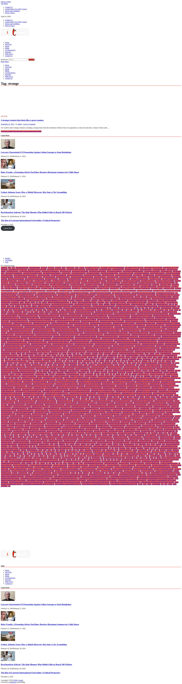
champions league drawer (59, 352)
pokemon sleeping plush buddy (27, 444)
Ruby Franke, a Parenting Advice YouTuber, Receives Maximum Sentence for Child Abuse (40, 172)
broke (124, 310)
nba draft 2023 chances (23, 414)
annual (22, 302)
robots (45, 450)
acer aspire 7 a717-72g (92, 267)
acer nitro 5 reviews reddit (143, 285)
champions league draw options (109, 331)
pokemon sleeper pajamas (21, 442)
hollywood (61, 365)
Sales (104, 450)
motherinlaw (176, 397)
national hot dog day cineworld (46, 403)
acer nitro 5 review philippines (110, 283)
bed (22, 306)
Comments (8, 260)
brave (34, 310)
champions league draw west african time (146, 348)
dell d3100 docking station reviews (41, 357)
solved (78, 454)
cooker (146, 353)
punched (158, 444)
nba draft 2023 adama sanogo (170, 408)
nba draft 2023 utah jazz (69, 431)
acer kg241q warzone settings (34, 279)
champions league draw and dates (125, 314)
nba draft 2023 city (126, 414)
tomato (69, 459)
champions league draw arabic (28, 316)
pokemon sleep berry (135, 437)
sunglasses (141, 456)
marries (3, 397)
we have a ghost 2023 (137, 463)
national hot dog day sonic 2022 (60, 406)
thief (101, 458)
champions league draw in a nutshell (168, 323)
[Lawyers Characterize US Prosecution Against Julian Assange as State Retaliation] (8, 148)
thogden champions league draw (114, 458)
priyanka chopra (129, 444)
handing (14, 365)
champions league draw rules (10, 336)
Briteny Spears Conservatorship (85, 310)
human (116, 365)
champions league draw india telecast (86, 325)
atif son (100, 304)
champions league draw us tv (52, 348)
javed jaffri (104, 372)
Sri (176, 454)
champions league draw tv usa (14, 346)
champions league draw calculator (119, 316)
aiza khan (137, 297)
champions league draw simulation (39, 338)
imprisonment (84, 370)
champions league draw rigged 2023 (47, 334)
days (119, 355)
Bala (170, 304)
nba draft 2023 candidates (130, 412)
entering (139, 359)
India (106, 370)
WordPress (12, 682)
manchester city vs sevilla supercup (164, 393)
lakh (98, 374)
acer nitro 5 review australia (97, 281)
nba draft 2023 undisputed (37, 431)
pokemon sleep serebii (55, 441)
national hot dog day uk (19, 408)
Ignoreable (45, 370)
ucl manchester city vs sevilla (91, 461)
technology (57, 458)
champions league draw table (37, 342)
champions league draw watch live (120, 348)
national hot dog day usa (51, 408)
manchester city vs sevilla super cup (57, 393)
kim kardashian (60, 374)
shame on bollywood (85, 452)
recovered (122, 448)
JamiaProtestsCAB (70, 372)
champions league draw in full (11, 325)
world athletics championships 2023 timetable (125, 482)
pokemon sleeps (44, 444)
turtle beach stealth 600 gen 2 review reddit (136, 459)
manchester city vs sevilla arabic (66, 380)
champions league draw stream (124, 340)
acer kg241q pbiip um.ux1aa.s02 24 (25, 275)
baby (154, 304)
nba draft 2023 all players (25, 410)
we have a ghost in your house (78, 465)
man (19, 378)
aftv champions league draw (124, 297)
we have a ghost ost (74, 467)
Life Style (8, 44)
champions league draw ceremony (75, 317)
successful (57, 456)
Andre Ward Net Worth (119, 300)
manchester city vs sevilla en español (114, 384)
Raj (110, 448)
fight (97, 361)
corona (157, 353)
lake (95, 374)
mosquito (164, 397)
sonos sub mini (89, 454)
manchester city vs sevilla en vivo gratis (162, 384)
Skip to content (6, 2)
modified (136, 397)
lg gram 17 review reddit (45, 376)
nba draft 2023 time (117, 427)
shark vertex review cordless (127, 452)
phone (3, 437)
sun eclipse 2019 (80, 456)
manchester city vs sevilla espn (126, 386)
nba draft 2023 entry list (151, 416)
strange (36, 456)
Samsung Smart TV (125, 450)
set (28, 452)
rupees (82, 450)
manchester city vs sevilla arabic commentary (93, 380)
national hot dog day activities (46, 401)
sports (156, 454)
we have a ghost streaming (70, 469)
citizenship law (53, 353)
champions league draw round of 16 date (117, 334)
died (99, 357)
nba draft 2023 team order (70, 427)
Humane (122, 365)
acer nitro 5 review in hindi (18, 283)
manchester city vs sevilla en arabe (66, 384)
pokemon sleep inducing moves (88, 439)
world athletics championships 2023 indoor (38, 476)
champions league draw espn (22, 323)
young (170, 484)
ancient (100, 300)
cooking (152, 353)
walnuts (76, 463)
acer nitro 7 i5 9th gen (88, 288)
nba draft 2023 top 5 (16, 429)
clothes (64, 353)
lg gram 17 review (143, 374)
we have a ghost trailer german (163, 469)
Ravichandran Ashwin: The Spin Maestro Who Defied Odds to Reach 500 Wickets (36, 212)
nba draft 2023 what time (132, 431)
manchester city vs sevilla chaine (11, 382)
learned (118, 374)
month (153, 397)
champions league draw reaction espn (45, 333)
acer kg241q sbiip (148, 275)
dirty (115, 357)
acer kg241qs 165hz (74, 279)
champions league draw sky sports (12, 340)
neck (149, 433)
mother (169, 397)
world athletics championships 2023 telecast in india (26, 482)
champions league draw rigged (24, 334)
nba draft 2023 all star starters (163, 410)
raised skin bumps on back (151, 446)
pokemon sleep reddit (167, 439)
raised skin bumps (65, 446)
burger (129, 310)
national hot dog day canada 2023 (142, 401)
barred (9, 306)
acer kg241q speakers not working (81, 277)
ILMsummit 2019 (74, 370)
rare (112, 448)
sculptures (175, 450)
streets (41, 456)
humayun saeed (130, 365)
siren (40, 454)
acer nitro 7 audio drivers (148, 286)
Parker (79, 435)
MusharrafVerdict (61, 399)
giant (79, 363)
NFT (169, 433)
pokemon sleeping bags (50, 442)
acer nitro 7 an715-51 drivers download (85, 286)
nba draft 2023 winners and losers (40, 433)
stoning (27, 456)
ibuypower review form (115, 367)
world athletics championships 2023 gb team (161, 475)
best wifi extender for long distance (95, 308)
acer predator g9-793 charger (121, 293)
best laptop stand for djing (54, 308)
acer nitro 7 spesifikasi (128, 291)
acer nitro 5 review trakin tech (60, 285)
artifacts (74, 302)
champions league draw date (19, 321)
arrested (44, 302)
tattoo (22, 458)
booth (11, 310)
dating (105, 355)
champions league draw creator (155, 319)
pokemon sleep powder (151, 439)
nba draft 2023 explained (38, 418)
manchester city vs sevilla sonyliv (147, 391)
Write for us (9, 54)
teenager (82, 458)
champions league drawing (77, 352)
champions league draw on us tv (43, 331)
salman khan (110, 450)
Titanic (158, 458)
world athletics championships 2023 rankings (35, 478)
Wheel (30, 473)
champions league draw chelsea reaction (14, 319)
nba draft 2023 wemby (115, 431)
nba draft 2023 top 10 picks (148, 427)
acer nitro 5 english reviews (139, 279)
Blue (150, 308)
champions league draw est (41, 323)
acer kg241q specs (100, 277)
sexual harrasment (36, 452)
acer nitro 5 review (155, 279)
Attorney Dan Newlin (123, 304)
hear (46, 365)
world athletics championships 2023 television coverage (61, 482)
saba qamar (88, 450)
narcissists (103, 399)
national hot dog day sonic (40, 406)
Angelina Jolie (152, 300)
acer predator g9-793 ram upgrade (45, 295)
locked (153, 376)
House (85, 365)
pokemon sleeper (6, 442)
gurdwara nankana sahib (149, 363)
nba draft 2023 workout (109, 433)
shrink (25, 454)
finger (119, 361)
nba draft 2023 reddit (113, 422)
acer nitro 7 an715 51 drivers (26, 286)
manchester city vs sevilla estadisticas (149, 386)
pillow (21, 437)
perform (128, 435)
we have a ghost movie (127, 465)
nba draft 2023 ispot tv (133, 418)
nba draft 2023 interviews (117, 418)
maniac (160, 395)
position (77, 444)
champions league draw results (138, 333)
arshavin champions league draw (58, 302)
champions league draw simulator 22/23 (114, 338)
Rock (49, 450)
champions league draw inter (155, 325)
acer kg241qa (62, 279)
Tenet (87, 458)
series (25, 452)
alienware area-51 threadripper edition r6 (164, 298)
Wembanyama (22, 473)
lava (111, 374)
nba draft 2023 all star (41, 410)
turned (119, 459)
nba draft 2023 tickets (104, 427)
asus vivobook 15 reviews (82, 304)
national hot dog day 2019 (129, 399)
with (106, 473)
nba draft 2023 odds (25, 420)
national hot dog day (113, 399)
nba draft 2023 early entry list (71, 416)
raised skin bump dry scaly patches (47, 446)
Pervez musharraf (150, 435)
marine (176, 395)
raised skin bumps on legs (45, 448)
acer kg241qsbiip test (123, 279)
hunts (137, 365)
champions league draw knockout (57, 327)
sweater (163, 456)
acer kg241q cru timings (152, 271)
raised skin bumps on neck (63, 448)
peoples (115, 435)
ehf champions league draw (75, 359)
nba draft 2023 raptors (48, 422)
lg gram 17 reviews (90, 376)
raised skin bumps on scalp (81, 448)
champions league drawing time (123, 352)
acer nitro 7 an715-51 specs (131, 286)
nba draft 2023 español (166, 416)
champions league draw (66, 312)
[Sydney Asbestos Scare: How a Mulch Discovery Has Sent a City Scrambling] (8, 188)
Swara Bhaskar (155, 456)
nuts (11, 435)
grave (129, 363)
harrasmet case (36, 365)
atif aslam (95, 304)
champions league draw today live (129, 344)
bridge (63, 310)
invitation (163, 370)
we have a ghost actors (152, 463)
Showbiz (8, 52)
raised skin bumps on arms (133, 446)
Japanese (97, 372)
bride (58, 310)
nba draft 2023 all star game (81, 410)
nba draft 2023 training (107, 429)
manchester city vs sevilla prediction (139, 387)
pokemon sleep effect (34, 439)
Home (7, 42)
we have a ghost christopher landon (40, 465)
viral (57, 463)
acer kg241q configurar (114, 271)
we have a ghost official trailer (24, 467)
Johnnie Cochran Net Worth (153, 372)
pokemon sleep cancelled (150, 437)
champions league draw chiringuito (39, 319)
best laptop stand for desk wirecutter (33, 308)
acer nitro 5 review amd (60, 281)
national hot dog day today (144, 406)
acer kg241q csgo (166, 271)
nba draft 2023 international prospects (95, 418)
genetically (42, 363)
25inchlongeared (34, 267)
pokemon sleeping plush (9, 444)
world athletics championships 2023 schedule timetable (156, 478)
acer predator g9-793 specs (105, 295)
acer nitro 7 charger (10, 288)
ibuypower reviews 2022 (147, 369)
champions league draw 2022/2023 (106, 312)
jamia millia (60, 372)
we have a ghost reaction (89, 467)
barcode (3, 306)
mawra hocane (19, 397)
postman (83, 444)
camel (166, 310)
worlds (140, 484)
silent (36, 454)
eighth (87, 359)
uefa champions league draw (110, 461)
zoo (9, 486)
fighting (101, 361)
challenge (47, 312)
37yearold (51, 267)
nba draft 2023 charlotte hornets (74, 414)
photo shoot (9, 437)
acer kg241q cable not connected (30, 271)
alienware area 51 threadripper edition (159, 297)
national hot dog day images (34, 405)
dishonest (134, 357)
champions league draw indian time (133, 325)
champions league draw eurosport (101, 323)
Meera (36, 397)
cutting (70, 355)
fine (111, 361)
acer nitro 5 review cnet (114, 281)
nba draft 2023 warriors (85, 431)
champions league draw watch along (96, 348)
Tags (6, 262)
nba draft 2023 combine (155, 414)
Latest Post (8, 228)
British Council (107, 310)
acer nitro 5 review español (131, 281)
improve (92, 370)
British (99, 310)
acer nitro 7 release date (38, 291)
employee (117, 359)
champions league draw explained (123, 323)
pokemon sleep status (98, 441)
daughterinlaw (112, 355)
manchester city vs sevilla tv (53, 395)
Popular (7, 258)
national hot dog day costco (124, 403)
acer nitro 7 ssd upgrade (144, 291)
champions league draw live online (125, 327)
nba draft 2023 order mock (104, 420)
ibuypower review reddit (9, 369)
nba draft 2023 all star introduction (123, 410)
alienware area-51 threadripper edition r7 (14, 300)
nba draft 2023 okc (38, 420)
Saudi (150, 450)
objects (16, 435)
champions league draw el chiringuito (112, 321)
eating (19, 359)
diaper (95, 357)
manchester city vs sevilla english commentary (100, 386)
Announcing (15, 302)
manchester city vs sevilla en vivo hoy (13, 386)
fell (71, 361)
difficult (103, 357)
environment (147, 359)
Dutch (7, 359)
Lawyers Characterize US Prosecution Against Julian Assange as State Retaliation (36, 152)
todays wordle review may (49, 459)
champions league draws (165, 352)
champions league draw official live (110, 329)
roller (57, 450)
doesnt (155, 357)
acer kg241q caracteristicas (50, 271)
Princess (115, 444)
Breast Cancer (51, 310)
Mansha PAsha (168, 395)
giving (95, 363)
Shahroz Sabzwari (72, 452)
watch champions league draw (93, 463)
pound (92, 444)
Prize (136, 444)
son (82, 454)
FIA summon (87, 361)
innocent (145, 370)
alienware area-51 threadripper (81, 298)
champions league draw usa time (73, 348)
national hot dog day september (157, 405)
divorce (149, 357)
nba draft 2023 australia (114, 412)
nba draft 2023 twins (143, 429)
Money (142, 397)
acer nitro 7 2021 (165, 285)
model (126, 397)
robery (40, 450)
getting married (59, 363)
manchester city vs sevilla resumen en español (152, 389)
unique (23, 463)
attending (107, 304)
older (27, 435)
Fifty (93, 361)
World (148, 473)
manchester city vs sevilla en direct (89, 384)
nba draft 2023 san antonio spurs (118, 423)
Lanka (102, 374)
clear (60, 353)
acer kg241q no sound (126, 273)
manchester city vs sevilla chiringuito (148, 382)
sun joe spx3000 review (94, 456)
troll (105, 459)
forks (163, 361)
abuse (77, 267)
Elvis (98, 359)
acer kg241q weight (51, 279)
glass (99, 363)
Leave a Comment (29, 124)
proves (153, 444)
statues (8, 456)
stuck (45, 456)
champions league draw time (147, 342)
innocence (138, 370)
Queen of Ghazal (23, 446)
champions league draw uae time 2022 (80, 346)
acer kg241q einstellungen (14, 273)
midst (78, 397)
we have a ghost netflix (143, 465)
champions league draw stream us (146, 340)
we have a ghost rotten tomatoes (160, 467)
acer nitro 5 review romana (147, 283)
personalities (140, 435)
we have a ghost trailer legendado (22, 471)
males (16, 378)
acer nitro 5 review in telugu (54, 283)
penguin (98, 435)
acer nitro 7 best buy (164, 286)
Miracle (115, 397)
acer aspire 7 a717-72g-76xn (75, 269)
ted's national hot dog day (70, 458)
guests (138, 363)
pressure (109, 444)
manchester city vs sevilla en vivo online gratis (69, 386)
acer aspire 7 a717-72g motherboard (112, 267)
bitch (143, 308)
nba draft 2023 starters (22, 427)
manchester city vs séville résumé (147, 395)
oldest (31, 435)
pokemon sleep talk (145, 441)
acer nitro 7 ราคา (159, 291)
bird (136, 308)
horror (67, 365)
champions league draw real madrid (96, 333)
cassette (25, 312)
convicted (115, 353)
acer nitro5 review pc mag (9, 293)
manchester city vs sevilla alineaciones (76, 378)
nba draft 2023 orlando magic (142, 420)
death (123, 355)
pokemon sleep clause (166, 437)
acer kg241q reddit (43, 275)
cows (44, 355)
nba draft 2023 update (53, 431)
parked (74, 435)
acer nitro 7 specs (115, 291)
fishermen (130, 361)
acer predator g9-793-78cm (10, 297)
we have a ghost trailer (103, 469)
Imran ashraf (99, 370)
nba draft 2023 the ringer (88, 427)
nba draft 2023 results (127, 422)
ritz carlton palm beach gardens (167, 448)
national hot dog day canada (121, 401)
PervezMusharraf (162, 435)
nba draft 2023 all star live (144, 410)
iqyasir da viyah (6, 372)
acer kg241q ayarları (159, 269)
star (179, 454)
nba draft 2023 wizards (77, 433)
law (114, 374)
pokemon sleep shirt (70, 441)
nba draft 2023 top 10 (132, 427)
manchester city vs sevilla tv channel (75, 395)
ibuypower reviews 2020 (113, 369)
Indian (110, 370)
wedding (176, 471)
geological (50, 363)
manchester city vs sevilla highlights (45, 387)
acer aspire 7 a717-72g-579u (134, 267)
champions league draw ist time (13, 327)
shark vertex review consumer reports (105, 452)
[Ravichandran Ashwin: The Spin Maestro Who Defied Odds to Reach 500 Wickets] (8, 208)
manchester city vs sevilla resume (102, 389)
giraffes (83, 363)
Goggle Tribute (107, 363)
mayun (26, 397)
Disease (127, 357)
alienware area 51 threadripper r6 (35, 298)
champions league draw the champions (103, 342)
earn (10, 359)
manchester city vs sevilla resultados (57, 389)
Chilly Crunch (18, 680)
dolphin (160, 357)
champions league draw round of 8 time (168, 334)
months (157, 397)
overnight (37, 435)
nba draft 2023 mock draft (164, 418)
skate (48, 454)
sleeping (53, 454)
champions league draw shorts (18, 338)
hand (9, 365)
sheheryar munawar (7, 454)
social (62, 454)
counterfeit (25, 355)
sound (115, 454)
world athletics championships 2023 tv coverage (38, 484)
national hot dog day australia (102, 401)
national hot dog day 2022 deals (167, 399)
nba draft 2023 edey (88, 416)
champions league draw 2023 (128, 312)
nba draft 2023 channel (39, 414)
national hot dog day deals (158, 403)
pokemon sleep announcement (72, 437)
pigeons (16, 437)
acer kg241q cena (65, 271)
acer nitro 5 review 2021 (9, 281)
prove (148, 444)
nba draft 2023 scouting (16, 425)
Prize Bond (142, 444)
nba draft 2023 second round (54, 425)
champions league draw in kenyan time (34, 325)
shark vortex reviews (172, 452)
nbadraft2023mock (140, 433)
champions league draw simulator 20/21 (87, 338)
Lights (138, 376)
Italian (50, 372)
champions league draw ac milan (38, 314)
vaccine (42, 463)
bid (109, 308)
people (110, 435)
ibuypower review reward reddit (46, 369)
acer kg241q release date (75, 275)
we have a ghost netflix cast (161, 465)
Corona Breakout (165, 353)
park (70, 435)
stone (22, 456)
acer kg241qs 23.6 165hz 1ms (91, 279)
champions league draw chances (97, 317)
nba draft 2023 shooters (72, 425)
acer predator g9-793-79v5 (28, 297)
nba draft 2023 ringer (157, 422)
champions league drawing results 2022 (99, 352)
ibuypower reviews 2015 (96, 369)
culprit (65, 355)
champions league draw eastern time (68, 321)
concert (100, 353)
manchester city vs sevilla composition (19, 384)
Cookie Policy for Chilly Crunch (16, 9)
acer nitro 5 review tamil (24, 285)
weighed (15, 473)
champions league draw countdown (133, 319)
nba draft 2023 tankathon (53, 427)
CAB (153, 310)
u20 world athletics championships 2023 (49, 461)
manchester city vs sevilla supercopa (109, 393)
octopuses (22, 435)
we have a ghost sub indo (87, 469)
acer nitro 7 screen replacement (83, 291)
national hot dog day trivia (162, 406)
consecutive (107, 353)
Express (52, 361)
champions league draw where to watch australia (20, 350)
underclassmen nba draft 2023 (11, 463)
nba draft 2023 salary (82, 423)
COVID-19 (38, 355)
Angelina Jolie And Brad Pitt (166, 300)
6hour (64, 267)
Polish (56, 444)
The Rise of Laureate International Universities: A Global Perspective (30, 220)
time (148, 458)
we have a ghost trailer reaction (44, 471)
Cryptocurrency (10, 50)
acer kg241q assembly (131, 269)
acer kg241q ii (66, 273)
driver (175, 357)
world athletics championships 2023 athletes (165, 473)
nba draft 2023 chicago (92, 414)
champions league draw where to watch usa (112, 350)
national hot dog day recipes (116, 405)
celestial (41, 312)
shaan (44, 452)
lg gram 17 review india (28, 376)
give (91, 363)
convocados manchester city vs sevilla (131, 353)
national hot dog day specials (80, 406)
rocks (53, 450)
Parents (66, 435)
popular (71, 444)
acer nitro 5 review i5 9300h (164, 281)
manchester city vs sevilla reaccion (162, 387)
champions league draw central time (51, 317)
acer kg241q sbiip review (163, 275)
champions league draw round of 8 (142, 334)
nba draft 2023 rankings (33, 422)
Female (75, 361)
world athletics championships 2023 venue (96, 484)
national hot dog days (92, 408)
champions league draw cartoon (163, 316)
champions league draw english (135, 321)
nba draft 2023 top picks (31, 429)
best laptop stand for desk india (125, 306)
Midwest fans (85, 397)
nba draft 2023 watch (101, 431)
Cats (31, 312)
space (119, 454)
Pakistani (55, 435)
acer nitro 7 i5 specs (102, 288)
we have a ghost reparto (141, 467)
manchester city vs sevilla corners (44, 384)
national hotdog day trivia (131, 408)
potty (88, 444)
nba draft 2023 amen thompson (23, 412)
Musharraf (51, 399)
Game (15, 363)
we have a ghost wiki (148, 471)
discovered (121, 357)
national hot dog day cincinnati (25, 403)
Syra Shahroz (170, 456)
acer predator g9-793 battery (79, 293)
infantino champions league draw (124, 370)
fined (114, 361)
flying (156, 361)
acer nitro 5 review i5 (148, 281)
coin (78, 353)
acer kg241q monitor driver (109, 273)
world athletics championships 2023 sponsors (41, 480)
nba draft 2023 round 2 (38, 423)
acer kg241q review (108, 275)
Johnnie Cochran (138, 372)
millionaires (103, 397)
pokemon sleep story (131, 441)
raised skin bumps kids (116, 446)
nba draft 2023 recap (99, 422)
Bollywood (175, 308)
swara (148, 456)
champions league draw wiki (165, 350)
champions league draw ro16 (69, 334)
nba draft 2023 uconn (171, 429)
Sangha (134, 450)
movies (13, 399)
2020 (13, 267)
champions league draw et (59, 323)
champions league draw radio (130, 331)
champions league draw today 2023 (106, 344)
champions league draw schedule (85, 336)
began (29, 306)
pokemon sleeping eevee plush (86, 442)
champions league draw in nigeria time (60, 325)
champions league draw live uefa (22, 329)
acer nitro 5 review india (72, 283)
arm (36, 302)
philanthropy (175, 435)
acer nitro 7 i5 (76, 288)
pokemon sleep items (106, 439)
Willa (80, 473)
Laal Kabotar (89, 374)
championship (5, 353)
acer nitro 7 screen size (101, 291)
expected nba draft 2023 (41, 361)
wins (91, 473)
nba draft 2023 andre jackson (59, 412)
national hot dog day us (35, 408)
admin (20, 124)
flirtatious (145, 361)
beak (12, 306)
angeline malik (6, 302)
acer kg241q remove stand (92, 275)
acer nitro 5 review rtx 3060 (165, 283)
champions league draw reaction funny (71, 333)
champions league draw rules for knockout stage (37, 336)
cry (62, 355)
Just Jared (18, 374)
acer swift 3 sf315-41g (44, 297)
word (144, 473)
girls (88, 363)
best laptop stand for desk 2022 (81, 306)
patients (93, 435)
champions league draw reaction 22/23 (19, 333)
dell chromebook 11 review (155, 355)
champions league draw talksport (58, 342)
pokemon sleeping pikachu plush (169, 442)
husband (142, 365)
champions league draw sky (168, 338)
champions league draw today (84, 344)
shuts (29, 454)
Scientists (163, 450)
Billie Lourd (114, 308)
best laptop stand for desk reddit (146, 306)
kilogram (52, 374)
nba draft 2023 (155, 408)
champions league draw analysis (102, 314)
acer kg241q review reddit (123, 275)
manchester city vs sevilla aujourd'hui (120, 380)
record (116, 448)
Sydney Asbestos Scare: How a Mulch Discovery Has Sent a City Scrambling (34, 192)
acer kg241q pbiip (7, 275)
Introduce (157, 370)
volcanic (70, 463)
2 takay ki (4, 267)
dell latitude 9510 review (61, 357)
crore (58, 355)
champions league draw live (104, 327)
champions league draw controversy (109, 319)
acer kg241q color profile (80, 271)
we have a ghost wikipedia (164, 471)
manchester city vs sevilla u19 (97, 395)
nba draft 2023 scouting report (34, 425)
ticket (139, 458)
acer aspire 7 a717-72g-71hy (37, 269)
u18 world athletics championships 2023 (22, 461)
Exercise (30, 361)
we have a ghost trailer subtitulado (111, 471)
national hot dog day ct (141, 403)
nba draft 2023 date (16, 416)
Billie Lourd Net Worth (126, 308)
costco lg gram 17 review (9, 355)
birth (139, 308)
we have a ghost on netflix (43, 467)
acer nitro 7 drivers (47, 288)
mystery (83, 399)
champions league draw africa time (79, 314)
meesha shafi (49, 397)
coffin (74, 353)
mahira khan (166, 376)
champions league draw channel (119, 317)
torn (77, 459)
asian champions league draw (87, 302)
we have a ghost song (34, 469)
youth (174, 484)
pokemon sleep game (49, 439)
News (165, 433)
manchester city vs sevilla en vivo (137, 384)
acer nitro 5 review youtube (94, 285)
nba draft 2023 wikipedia (19, 433)
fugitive (10, 363)
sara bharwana (142, 450)
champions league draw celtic (29, 317)
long (157, 376)
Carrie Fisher (18, 312)
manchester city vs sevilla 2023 (53, 378)
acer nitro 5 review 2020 (170, 279)
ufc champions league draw (150, 461)
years (166, 484)
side (33, 454)
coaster (69, 353)
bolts (2, 310)
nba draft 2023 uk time (20, 431)
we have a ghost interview (97, 465)
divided (144, 357)
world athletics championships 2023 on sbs (95, 476)
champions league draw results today (161, 333)
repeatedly (140, 448)
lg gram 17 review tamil (61, 376)
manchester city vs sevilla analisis (124, 378)
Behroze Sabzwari (43, 306)
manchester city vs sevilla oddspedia (114, 387)
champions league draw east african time (42, 321)
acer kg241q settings (20, 277)
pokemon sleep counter (19, 439)
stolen (12, 456)
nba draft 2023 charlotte (55, 414)
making (7, 378)
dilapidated (110, 357)
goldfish (114, 363)
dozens (170, 357)
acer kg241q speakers (63, 277)
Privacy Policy (10, 13)
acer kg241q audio (146, 269)
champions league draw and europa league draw (152, 314)
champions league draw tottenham (152, 344)
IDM (40, 370)
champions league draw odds (43, 329)
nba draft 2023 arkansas (98, 412)
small (58, 454)
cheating (13, 353)
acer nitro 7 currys (35, 288)
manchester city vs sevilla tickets (11, 395)
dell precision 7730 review (78, 357)
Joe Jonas (129, 372)
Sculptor (169, 450)
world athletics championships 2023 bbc (44, 475)
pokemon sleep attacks (120, 437)
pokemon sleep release (21, 441)
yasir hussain (156, 484)
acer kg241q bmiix (12, 271)
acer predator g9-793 (63, 293)
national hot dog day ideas (16, 405)
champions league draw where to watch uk (83, 350)
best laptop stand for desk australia (103, 306)
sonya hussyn (98, 454)
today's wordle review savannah (11, 459)
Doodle (165, 357)
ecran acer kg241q (49, 359)
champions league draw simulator (63, 338)
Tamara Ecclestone (11, 458)
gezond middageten (70, 363)
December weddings (132, 355)
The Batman (96, 458)
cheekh (19, 353)
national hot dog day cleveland (67, 403)
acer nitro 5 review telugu (40, 285)
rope (70, 450)
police (52, 444)
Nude (3, 435)
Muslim (70, 399)
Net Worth (154, 433)
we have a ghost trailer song (90, 471)
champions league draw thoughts (127, 342)
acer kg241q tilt (154, 277)
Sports (7, 46)
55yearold (58, 267)
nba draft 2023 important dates (57, 418)
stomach (17, 456)
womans (116, 473)
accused (81, 267)
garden (36, 363)
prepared (98, 444)
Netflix (160, 433)
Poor (67, 444)
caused (36, 312)
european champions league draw (16, 361)
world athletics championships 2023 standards (101, 480)
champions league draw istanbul (34, 327)
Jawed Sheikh (112, 372)
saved (157, 450)
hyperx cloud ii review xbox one (37, 367)
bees (25, 306)
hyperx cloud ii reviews (56, 367)
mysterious (76, 399)
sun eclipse (71, 456)
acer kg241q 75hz (118, 269)
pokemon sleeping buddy (67, 442)
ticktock (143, 458)
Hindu (55, 365)
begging (34, 306)
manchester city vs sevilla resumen (124, 389)
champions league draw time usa (63, 344)
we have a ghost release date (123, 467)
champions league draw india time (110, 325)
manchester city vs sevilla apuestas (44, 380)
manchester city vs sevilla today (33, 395)
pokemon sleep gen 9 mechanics (67, 439)
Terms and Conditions (12, 11)
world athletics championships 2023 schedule (122, 478)
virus (60, 463)
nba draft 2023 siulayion (118, 425)
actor (73, 297)
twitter (6, 461)
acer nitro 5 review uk (77, 285)
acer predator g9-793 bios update (100, 293)
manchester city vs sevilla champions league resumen (94, 382)
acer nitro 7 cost (23, 288)
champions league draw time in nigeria (17, 344)
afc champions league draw (85, 297)
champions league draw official (88, 329)
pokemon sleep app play (104, 437)
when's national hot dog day (61, 473)
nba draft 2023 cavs (146, 412)
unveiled (29, 463)
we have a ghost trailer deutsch (122, 469)
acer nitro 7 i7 (114, 288)
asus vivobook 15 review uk (41, 304)
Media (7, 48)
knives (82, 374)
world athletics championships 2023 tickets (95, 482)
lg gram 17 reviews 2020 (105, 376)
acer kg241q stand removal (128, 277)
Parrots (84, 435)
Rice (151, 448)
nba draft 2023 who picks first (165, 431)
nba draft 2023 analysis (42, 412)
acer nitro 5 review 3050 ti (43, 281)
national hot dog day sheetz (22, 406)
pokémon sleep (42, 437)
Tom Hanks (62, 459)
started (3, 456)
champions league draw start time (102, 340)
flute (149, 361)
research (146, 448)
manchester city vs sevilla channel (124, 382)
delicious (142, 355)
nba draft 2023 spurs (148, 425)
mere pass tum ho (70, 397)
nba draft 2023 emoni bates (104, 416)
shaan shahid (50, 452)
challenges (54, 312)
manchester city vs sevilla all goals (101, 378)
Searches (4, 452)
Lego (126, 374)
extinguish (59, 361)
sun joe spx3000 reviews (129, 456)
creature (54, 355)
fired (122, 361)
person (133, 435)
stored (32, 456)
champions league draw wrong (40, 352)
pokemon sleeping (36, 442)
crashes (48, 355)
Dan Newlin (77, 355)
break (45, 310)
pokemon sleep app (89, 437)
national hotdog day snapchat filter (110, 408)
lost (160, 376)
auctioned (149, 304)
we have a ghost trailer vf (131, 471)
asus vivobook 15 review (117, 302)
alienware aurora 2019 (35, 300)
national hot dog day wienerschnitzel (72, 408)
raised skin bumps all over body (82, 446)
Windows (86, 473)
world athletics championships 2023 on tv (124, 476)
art (70, 302)
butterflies (134, 310)
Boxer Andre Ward (19, 310)
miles (92, 397)
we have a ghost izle (113, 465)
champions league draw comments (85, 319)
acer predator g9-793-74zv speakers (168, 295)
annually (27, 302)
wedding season (6, 473)
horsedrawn (73, 365)
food (159, 361)
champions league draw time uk (41, 344)
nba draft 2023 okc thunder (54, 420)
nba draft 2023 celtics (173, 412)
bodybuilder (156, 308)
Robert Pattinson (32, 450)
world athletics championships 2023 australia (16, 475)
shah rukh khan (60, 452)
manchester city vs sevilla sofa (125, 391)
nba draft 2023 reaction (64, 422)
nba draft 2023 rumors (67, 423)
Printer (121, 444)
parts (88, 435)
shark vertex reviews (144, 452)
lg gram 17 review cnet (12, 376)
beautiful (18, 306)
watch (81, 463)
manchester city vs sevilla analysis (146, 378)
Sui (66, 456)
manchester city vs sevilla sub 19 (34, 393)
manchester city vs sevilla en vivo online (39, 386)
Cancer (171, 310)
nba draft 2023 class (139, 414)
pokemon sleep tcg (158, 441)
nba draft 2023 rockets (171, 422)
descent (90, 357)
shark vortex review (158, 452)
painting (43, 435)
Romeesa (62, 450)
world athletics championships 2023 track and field (157, 482)
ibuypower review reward (26, 369)
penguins (105, 435)
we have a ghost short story (18, 469)
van (47, 463)
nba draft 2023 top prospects (49, 429)
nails (87, 399)
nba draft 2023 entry (136, 416)
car (180, 310)
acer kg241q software (35, 277)
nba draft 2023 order (70, 420)
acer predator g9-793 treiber (146, 295)
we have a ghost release (106, 467)
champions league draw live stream (149, 327)
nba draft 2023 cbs (159, 412)
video (53, 463)
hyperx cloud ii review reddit (15, 367)
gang (32, 363)
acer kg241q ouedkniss (141, 273)
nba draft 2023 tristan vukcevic (125, 429)
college (82, 353)
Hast (43, 365)
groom (134, 363)
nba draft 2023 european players (18, 418)
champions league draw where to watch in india (52, 350)
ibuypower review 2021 (99, 367)
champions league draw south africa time (57, 340)
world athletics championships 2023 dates (132, 475)
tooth (73, 459)
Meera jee (41, 397)
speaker (124, 454)
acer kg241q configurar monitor (133, 271)
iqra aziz (177, 370)
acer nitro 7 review (52, 291)
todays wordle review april (31, 459)
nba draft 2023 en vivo (121, 416)
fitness (136, 361)
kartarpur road (39, 374)
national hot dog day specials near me (103, 406)
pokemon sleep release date (39, 441)
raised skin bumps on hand (10, 448)
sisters (44, 454)
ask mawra (100, 302)
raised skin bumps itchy (101, 446)
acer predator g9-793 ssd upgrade (125, 295)
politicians (62, 444)
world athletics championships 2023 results (92, 478)
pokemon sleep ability (54, 437)
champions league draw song (33, 340)
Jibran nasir (121, 372)
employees (124, 359)
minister (110, 397)
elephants (93, 359)
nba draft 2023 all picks (8, 410)
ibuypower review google (169, 367)
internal (150, 370)
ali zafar (143, 297)
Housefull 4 (92, 365)
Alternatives (79, 300)
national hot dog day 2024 (27, 401)
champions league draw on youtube (66, 331)
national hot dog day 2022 (147, 399)
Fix (140, 361)
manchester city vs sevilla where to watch (121, 395)
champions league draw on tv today (20, 331)
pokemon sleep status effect (115, 441)
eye (64, 361)
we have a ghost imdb (60, 465)
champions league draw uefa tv (145, 346)
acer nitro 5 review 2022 (25, 281)
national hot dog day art (64, 401)
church (40, 353)
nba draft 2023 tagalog (37, 427)
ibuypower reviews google (10, 370)
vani (49, 463)
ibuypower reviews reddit (27, 370)
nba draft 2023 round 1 (22, 423)
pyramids (14, 446)
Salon (116, 450)
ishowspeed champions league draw (24, 372)
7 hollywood (70, 267)
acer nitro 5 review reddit (129, 283)
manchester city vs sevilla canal (164, 380)
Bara (176, 304)
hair (173, 363)
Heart (50, 365)
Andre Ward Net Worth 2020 (137, 300)
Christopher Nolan (31, 353)
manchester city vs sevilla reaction (33, 389)
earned (14, 359)
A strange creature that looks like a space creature (22, 120)
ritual (155, 448)
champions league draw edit (90, 321)
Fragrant (168, 361)
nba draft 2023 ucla (156, 429)
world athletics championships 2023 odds (67, 476)
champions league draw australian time (94, 316)
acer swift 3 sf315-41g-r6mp (62, 297)
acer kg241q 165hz (105, 269)
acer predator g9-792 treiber (46, 293)
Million (96, 397)
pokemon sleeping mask (104, 442)
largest (107, 374)
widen (73, 473)
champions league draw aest (58, 314)
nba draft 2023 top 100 (165, 427)
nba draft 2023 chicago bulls (110, 414)
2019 (9, 267)
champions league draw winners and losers (15, 352)
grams (125, 363)
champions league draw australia (70, 316)
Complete (95, 353)
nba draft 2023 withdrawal (60, 433)
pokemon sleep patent (136, 439)
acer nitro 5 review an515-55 (77, 281)
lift (135, 376)
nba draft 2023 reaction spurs (82, 422)
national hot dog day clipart (105, 403)
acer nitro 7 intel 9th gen (142, 288)
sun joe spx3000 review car (112, 456)
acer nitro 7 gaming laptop (62, 288)
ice (37, 370)
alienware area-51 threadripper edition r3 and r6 (135, 298)
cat (29, 312)
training (85, 459)
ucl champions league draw (72, 461)
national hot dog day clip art (86, 403)
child (23, 353)
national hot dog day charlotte (164, 401)
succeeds (51, 456)
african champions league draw (104, 297)
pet (170, 435)
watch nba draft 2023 (111, 463)
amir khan (94, 300)
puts (9, 446)
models (130, 397)
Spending (151, 454)
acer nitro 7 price (168, 288)
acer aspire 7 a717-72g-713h (17, 269)
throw (135, 458)
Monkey (147, 397)
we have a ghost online (59, 467)
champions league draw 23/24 (17, 314)
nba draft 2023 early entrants (51, 416)
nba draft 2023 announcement (80, 412)
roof (67, 450)
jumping (12, 374)
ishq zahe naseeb (41, 372)
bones (6, 310)
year (162, 484)
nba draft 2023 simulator (88, 425)
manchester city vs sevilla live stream (90, 387)
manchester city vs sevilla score (52, 391)
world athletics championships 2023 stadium (71, 480)
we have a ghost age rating (169, 463)
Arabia (32, 302)
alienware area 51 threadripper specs (59, 298)
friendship (4, 363)
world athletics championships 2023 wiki (123, 484)
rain (34, 446)
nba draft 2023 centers (8, 414)
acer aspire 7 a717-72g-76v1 (56, 269)
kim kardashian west (72, 374)
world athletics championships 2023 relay (64, 478)
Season (9, 452)
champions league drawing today (145, 352)
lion (142, 376)
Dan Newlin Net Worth (89, 355)
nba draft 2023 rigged (142, 422)
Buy (139, 310)
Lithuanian (147, 376)
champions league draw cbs (10, 317)
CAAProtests (146, 310)
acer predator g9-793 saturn (66, 295)
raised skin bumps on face (169, 446)
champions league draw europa (79, 323)
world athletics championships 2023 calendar (103, 475)
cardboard (4, 312)
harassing (28, 365)
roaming (23, 450)
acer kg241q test (142, 277)
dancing (100, 355)
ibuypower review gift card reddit (150, 367)
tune (112, 459)
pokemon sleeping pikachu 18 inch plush (143, 442)
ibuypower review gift (130, 367)
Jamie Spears (81, 372)
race (31, 446)
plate (29, 437)
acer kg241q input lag (78, 273)
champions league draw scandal (63, 336)
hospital (80, 365)
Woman (110, 473)
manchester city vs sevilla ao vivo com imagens (16, 380)
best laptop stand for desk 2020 (60, 306)
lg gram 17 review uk (77, 376)
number (7, 435)
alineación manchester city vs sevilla (55, 300)
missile (121, 397)
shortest (20, 454)
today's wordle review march (171, 458)
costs (19, 355)
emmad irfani (109, 359)
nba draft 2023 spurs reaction (165, 425)
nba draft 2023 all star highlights (101, 410)
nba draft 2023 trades (92, 429)
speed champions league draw (137, 454)
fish (125, 361)
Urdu (38, 463)
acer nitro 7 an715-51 (44, 286)
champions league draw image (145, 323)
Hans (23, 365)
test (90, 458)
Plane (25, 437)
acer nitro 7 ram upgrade (21, 291)
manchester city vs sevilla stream (11, 393)
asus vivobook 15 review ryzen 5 (20, 304)
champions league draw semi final (150, 336)
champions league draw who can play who (141, 350)
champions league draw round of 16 (91, 334)
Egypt (58, 359)
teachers (50, 458)
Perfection (121, 435)
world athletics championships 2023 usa (68, 484)
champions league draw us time (31, 348)
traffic (81, 459)
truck (108, 459)
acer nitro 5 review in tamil (36, 283)
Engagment (132, 359)
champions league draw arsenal (48, 316)
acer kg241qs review (109, 279)
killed (47, 374)
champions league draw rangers (150, 331)
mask (12, 397)
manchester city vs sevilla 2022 (32, 378)
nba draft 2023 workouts (126, 433)
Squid (167, 454)
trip (102, 459)
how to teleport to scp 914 (105, 365)
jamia (54, 372)
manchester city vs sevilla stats (168, 391)
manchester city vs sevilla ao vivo (169, 378)
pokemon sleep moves (121, 439)
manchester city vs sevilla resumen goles (28, 391)
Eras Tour (158, 359)
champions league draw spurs (81, 340)
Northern (174, 433)
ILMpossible (63, 370)
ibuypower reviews (81, 369)
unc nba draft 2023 (166, 461)
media (31, 397)
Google (120, 363)
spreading (162, 454)
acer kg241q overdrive (172, 273)
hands (19, 365)
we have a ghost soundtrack (51, 469)
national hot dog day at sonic (82, 401)
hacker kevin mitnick (165, 363)
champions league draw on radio (155, 329)
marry (8, 397)
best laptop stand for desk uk (167, 306)
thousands (129, 458)
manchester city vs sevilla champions (35, 382)
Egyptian (63, 359)
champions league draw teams (80, 342)
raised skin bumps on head (28, 448)
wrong (149, 484)
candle (176, 310)
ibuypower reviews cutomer (165, 369)
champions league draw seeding (107, 336)
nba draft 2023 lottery (148, 418)
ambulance (87, 300)
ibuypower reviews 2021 (130, 369)
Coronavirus (176, 353)
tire (155, 458)
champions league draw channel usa (142, 317)
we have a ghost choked (21, 465)
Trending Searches (94, 459)
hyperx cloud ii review (153, 365)
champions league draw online (88, 331)
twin (2, 461)
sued (62, 456)
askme (107, 302)
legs (130, 374)
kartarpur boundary (28, 374)
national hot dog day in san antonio (76, 405)
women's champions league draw (131, 473)
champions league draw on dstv (133, 329)
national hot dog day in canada (54, 405)
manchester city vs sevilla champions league (62, 382)
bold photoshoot (166, 308)
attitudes (113, 304)
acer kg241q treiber (165, 277)
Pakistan (49, 435)
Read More (21, 131)
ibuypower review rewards (66, 369)
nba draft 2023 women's (93, 433)
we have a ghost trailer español (143, 469)
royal (74, 450)
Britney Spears (117, 310)
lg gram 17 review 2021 (157, 374)
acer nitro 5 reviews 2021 (125, 285)
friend (173, 361)
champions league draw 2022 (84, 312)
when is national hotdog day (42, 473)
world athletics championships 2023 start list (132, 480)
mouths (7, 399)
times (151, 458)
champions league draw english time (158, 321)
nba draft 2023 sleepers (133, 425)
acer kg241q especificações (52, 273)
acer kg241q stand (112, 277)
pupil (163, 444)
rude (77, 450)
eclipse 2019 (26, 359)
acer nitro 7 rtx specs (66, 291)
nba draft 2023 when (148, 431)
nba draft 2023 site (103, 425)
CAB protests (159, 310)
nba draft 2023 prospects (17, 422)
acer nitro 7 (155, 285)
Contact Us (9, 7)
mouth (3, 399)
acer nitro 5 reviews (110, 285)
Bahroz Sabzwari (162, 304)
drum (179, 357)
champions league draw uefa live (123, 346)
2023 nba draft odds (22, 267)
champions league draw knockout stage (81, 327)
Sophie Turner (108, 454)
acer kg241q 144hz (92, 269)
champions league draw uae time (56, 346)
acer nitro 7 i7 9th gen (126, 288)
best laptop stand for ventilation (73, 308)
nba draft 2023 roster (8, 423)
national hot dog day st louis (125, 406)
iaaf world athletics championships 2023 (77, 367)
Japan (92, 372)
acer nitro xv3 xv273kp (173, 291)
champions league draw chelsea (165, 317)
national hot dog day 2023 (9, 401)
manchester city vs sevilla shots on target (76, 391)
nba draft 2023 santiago (137, 423)
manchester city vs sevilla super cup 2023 (83, 393)
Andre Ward (107, 300)
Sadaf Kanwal (97, 450)
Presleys (104, 444)
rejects (128, 448)
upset (34, 463)
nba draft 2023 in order (75, 418)
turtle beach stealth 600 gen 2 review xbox (165, 459)
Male (12, 378)
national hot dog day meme (98, 405)
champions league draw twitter (34, 346)
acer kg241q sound (49, 277)
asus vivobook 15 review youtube (62, 304)
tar (19, 458)
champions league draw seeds (128, 336)
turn (115, 459)
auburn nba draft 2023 (138, 304)
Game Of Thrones (24, 363)
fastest (68, 361)
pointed (33, 437)
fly (152, 361)
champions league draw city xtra (62, 319)
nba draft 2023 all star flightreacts (60, 410)
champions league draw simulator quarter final (143, 338)
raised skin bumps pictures (99, 448)
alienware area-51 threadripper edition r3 (105, 298)
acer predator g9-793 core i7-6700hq (143, 293)
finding (107, 361)
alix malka (71, 300)
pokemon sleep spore (84, 441)
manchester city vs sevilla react (11, 389)
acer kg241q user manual (16, 279)
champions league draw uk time (166, 346)
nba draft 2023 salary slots (98, 423)
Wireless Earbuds (98, 473)
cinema (45, 353)
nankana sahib (94, 399)
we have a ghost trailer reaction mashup (68, 471)
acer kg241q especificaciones (32, 273)
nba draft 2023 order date (86, 420)
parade (61, 435)
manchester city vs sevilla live (67, 387)
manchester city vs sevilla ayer (143, 380)
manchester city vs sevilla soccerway (103, 391)
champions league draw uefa (102, 346)
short (16, 454)
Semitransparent (17, 452)
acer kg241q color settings (97, 271)
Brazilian (39, 310)
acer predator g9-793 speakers (86, 295)
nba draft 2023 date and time (32, 416)
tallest (3, 458)
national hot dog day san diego (136, 405)
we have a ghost (123, 463)
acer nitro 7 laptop (157, 288)
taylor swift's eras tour (40, 458)
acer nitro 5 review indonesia (90, 283)
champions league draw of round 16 (65, 329)
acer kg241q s (137, 275)
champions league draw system (17, 342)
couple (31, 355)
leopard (134, 374)
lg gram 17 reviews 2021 (122, 376)
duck (2, 359)
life (132, 376)
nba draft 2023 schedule (153, 423)
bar (173, 304)
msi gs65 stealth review (23, 399)
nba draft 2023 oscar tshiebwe (162, 420)
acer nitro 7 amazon (10, 286)
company (88, 353)
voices (65, 463)
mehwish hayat (59, 397)
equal (153, 359)
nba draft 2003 (145, 408)
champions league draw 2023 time (149, 312)
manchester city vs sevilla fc (23, 387)
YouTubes (4, 486)
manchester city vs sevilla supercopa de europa (136, 393)
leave (122, 374)
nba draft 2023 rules (53, 423)
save (153, 450)
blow (146, 308)
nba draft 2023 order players (122, 420)
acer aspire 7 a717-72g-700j (153, 267)
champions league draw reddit (118, 333)
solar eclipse (69, 454)
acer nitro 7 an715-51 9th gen (61, 286)
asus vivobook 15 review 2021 (136, 302)
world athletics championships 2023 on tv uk (153, 476)
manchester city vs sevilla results (79, 389)
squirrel (172, 454)
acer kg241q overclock (157, 273)
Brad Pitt (29, 310)
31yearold (44, 267)
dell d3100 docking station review (17, 357)
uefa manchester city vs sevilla (131, 461)
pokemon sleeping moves (121, 442)
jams (87, 372)
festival (80, 361)
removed (133, 448)
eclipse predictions (36, 359)
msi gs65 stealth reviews (40, 399)
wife (76, 473)
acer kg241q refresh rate (58, 275)
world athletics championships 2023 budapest (73, 475)
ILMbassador (54, 370)
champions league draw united (11, 348)
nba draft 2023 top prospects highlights (72, 429)
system (177, 456)
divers (140, 357)
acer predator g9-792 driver (28, 293)
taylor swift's (28, 458)
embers (102, 359)
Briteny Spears (70, 310)
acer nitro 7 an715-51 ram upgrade (109, 286)
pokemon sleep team (171, 441)
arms (39, 302)
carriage (10, 312)
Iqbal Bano (170, 370)
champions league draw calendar (141, 316)
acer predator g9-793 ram (25, 295)
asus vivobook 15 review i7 (156, 302)
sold (74, 454)
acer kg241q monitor (93, 273)
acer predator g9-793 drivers (165, 293)
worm (145, 484)
